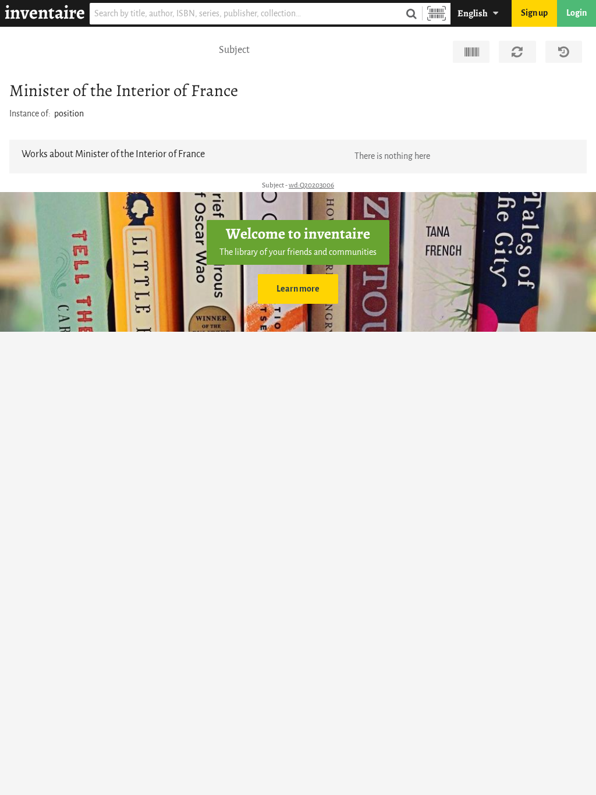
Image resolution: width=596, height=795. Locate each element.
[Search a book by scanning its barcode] (436, 13)
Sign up (534, 13)
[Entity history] (563, 52)
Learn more (298, 288)
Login (576, 13)
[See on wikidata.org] (471, 52)
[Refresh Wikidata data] (517, 52)
